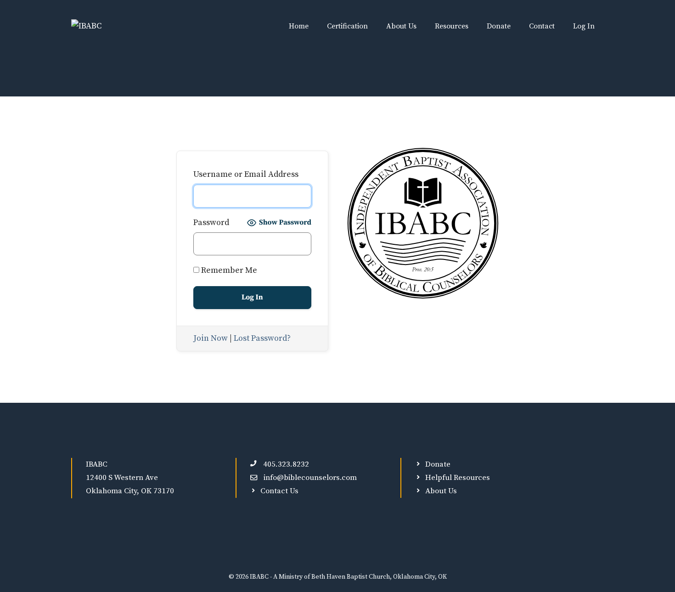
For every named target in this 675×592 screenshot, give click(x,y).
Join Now (210, 338)
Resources (451, 26)
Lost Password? (262, 338)
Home (299, 26)
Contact (542, 26)
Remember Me (228, 270)
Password (211, 222)
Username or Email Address (245, 174)
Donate (499, 26)
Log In (584, 26)
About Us (401, 26)
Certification (347, 26)
